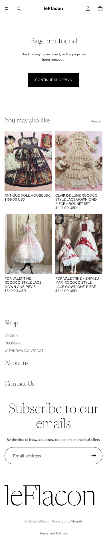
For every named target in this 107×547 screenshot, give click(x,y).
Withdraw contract (24, 351)
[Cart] (100, 8)
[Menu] (6, 8)
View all (96, 121)
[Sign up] (94, 456)
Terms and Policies (53, 533)
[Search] (19, 8)
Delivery (13, 343)
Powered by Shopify (67, 521)
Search (11, 336)
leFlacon (44, 521)
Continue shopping (53, 80)
